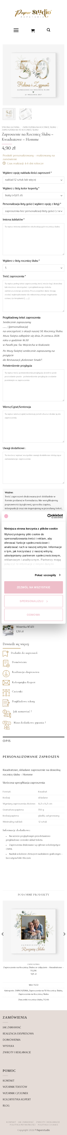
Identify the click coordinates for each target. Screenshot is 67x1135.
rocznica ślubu (35, 1000)
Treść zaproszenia (14, 276)
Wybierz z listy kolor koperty (21, 188)
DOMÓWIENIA (11, 1040)
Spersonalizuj (31, 600)
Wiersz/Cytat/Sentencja (17, 407)
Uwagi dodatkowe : (15, 448)
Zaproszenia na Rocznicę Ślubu (39, 127)
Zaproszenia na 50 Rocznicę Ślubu (20, 130)
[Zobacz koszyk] (33, 30)
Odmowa (33, 614)
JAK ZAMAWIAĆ (12, 1027)
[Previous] (8, 75)
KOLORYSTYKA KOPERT (17, 1099)
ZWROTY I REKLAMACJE (17, 1052)
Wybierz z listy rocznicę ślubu (21, 261)
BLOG (6, 1105)
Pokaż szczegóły (45, 574)
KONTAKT (8, 1080)
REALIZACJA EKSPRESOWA (18, 1033)
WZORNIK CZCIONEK (15, 1093)
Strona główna (10, 127)
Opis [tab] (7, 741)
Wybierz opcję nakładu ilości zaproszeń (27, 173)
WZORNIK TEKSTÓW (15, 1087)
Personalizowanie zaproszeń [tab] (31, 757)
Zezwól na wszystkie (33, 587)
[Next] (58, 75)
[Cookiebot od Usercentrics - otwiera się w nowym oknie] (48, 516)
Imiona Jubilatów (13, 219)
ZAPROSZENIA (21, 991)
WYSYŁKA (8, 1046)
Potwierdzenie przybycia (18, 365)
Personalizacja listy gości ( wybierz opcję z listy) (32, 204)
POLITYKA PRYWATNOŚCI (22, 1125)
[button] (16, 30)
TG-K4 (46, 1000)
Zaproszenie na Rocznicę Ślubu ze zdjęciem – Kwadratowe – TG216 (33, 969)
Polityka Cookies (48, 1125)
